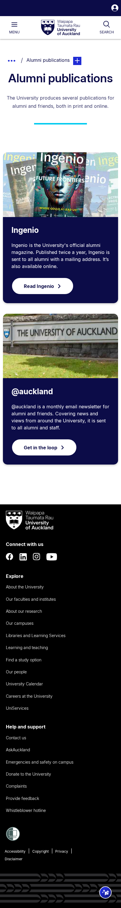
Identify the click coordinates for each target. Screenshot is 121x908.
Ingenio (25, 230)
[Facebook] (10, 557)
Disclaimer (14, 859)
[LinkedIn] (23, 557)
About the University (25, 586)
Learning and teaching (27, 647)
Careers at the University (29, 696)
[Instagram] (37, 557)
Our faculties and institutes (31, 599)
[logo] (60, 28)
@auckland (32, 391)
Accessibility (15, 851)
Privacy (61, 851)
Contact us (16, 737)
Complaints (16, 786)
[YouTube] (51, 557)
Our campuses (19, 623)
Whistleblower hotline (26, 810)
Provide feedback (22, 798)
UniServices (17, 708)
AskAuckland (18, 749)
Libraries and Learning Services (35, 635)
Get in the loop (40, 447)
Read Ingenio (39, 286)
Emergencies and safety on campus (39, 761)
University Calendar (24, 683)
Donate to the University (28, 774)
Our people (16, 671)
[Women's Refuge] (13, 839)
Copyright (40, 851)
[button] (114, 8)
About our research (24, 611)
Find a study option (23, 659)
